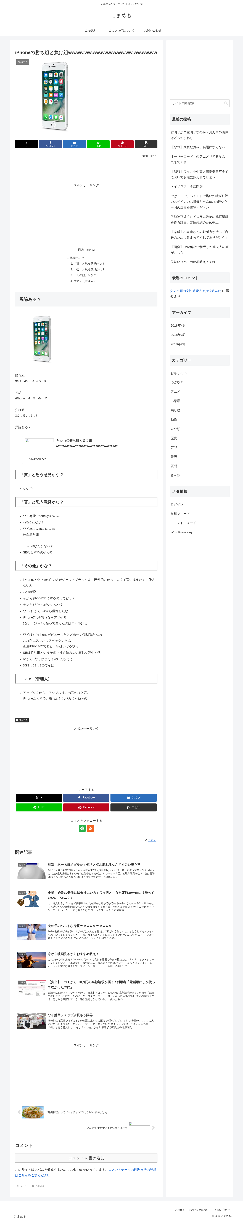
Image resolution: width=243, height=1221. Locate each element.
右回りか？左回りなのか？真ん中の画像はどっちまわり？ (199, 135)
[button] (146, 144)
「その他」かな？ (84, 275)
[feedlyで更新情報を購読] (82, 828)
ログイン (177, 504)
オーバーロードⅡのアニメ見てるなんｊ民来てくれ (199, 159)
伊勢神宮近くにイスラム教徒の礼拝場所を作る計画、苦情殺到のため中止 (199, 219)
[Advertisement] (86, 169)
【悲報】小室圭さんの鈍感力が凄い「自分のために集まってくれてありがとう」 (199, 234)
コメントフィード (183, 523)
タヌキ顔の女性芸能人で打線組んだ (195, 291)
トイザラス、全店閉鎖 (187, 186)
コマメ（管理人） (84, 281)
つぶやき (23, 720)
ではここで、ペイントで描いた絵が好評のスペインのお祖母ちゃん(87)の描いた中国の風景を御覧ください (199, 201)
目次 (81, 250)
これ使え (180, 1209)
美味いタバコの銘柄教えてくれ (193, 262)
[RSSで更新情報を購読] (90, 828)
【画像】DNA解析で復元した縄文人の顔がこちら (200, 249)
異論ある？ (77, 257)
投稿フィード (180, 513)
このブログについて (200, 1209)
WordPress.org (181, 532)
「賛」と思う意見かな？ (89, 263)
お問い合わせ (222, 1209)
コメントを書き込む (86, 1158)
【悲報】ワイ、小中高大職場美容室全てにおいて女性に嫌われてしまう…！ (199, 174)
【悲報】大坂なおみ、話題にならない (198, 147)
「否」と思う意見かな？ (89, 269)
